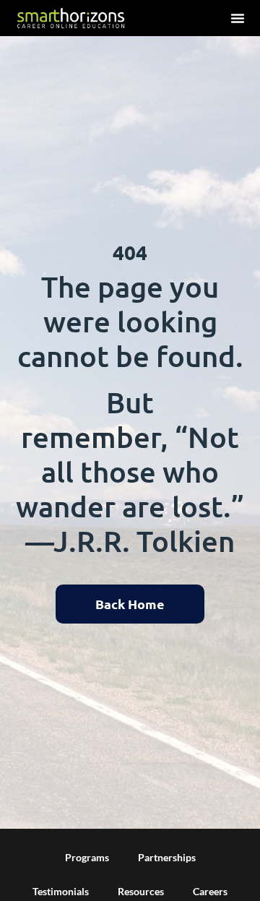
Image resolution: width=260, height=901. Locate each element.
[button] (237, 18)
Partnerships (167, 857)
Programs (87, 857)
